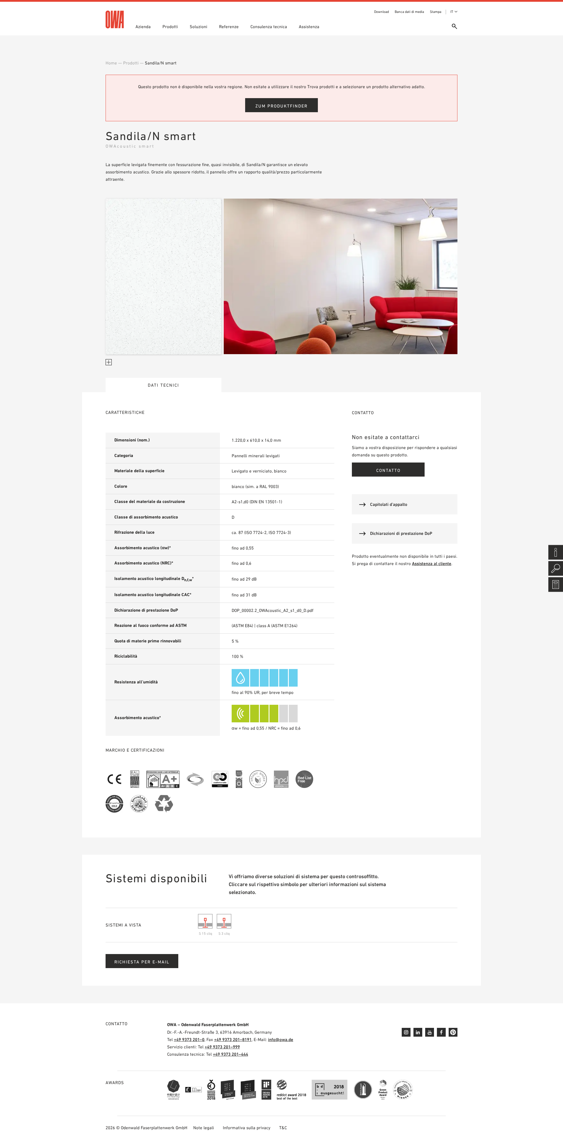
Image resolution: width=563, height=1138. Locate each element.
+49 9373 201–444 (230, 1054)
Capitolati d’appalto (388, 504)
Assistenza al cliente (431, 563)
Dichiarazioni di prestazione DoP (401, 533)
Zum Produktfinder (281, 105)
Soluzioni (198, 26)
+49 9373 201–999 (222, 1046)
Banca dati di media (409, 12)
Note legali (203, 1127)
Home (111, 62)
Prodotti (170, 26)
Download (381, 12)
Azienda (143, 26)
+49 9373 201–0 (189, 1039)
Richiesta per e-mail (141, 961)
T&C (283, 1127)
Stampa (435, 12)
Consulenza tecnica (268, 26)
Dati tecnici (163, 385)
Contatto (388, 470)
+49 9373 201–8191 (233, 1039)
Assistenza (309, 26)
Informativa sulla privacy (246, 1127)
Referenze (229, 26)
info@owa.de (280, 1039)
